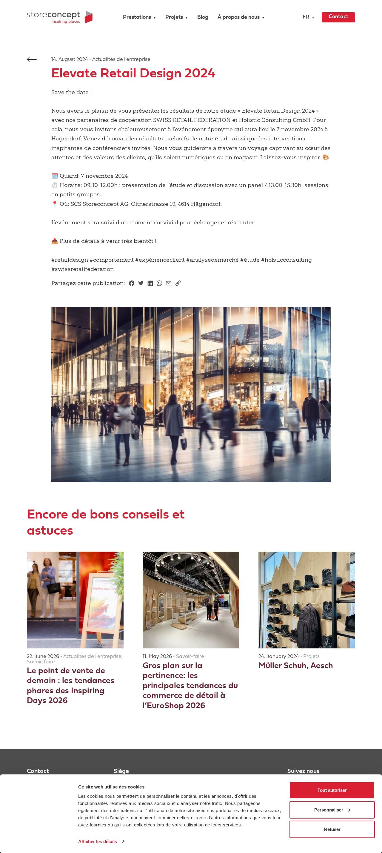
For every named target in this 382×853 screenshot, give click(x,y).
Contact (338, 17)
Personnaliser (328, 809)
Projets (174, 17)
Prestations (137, 17)
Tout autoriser (332, 790)
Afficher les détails (97, 841)
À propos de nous (239, 17)
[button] (307, 17)
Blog (202, 17)
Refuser (332, 829)
